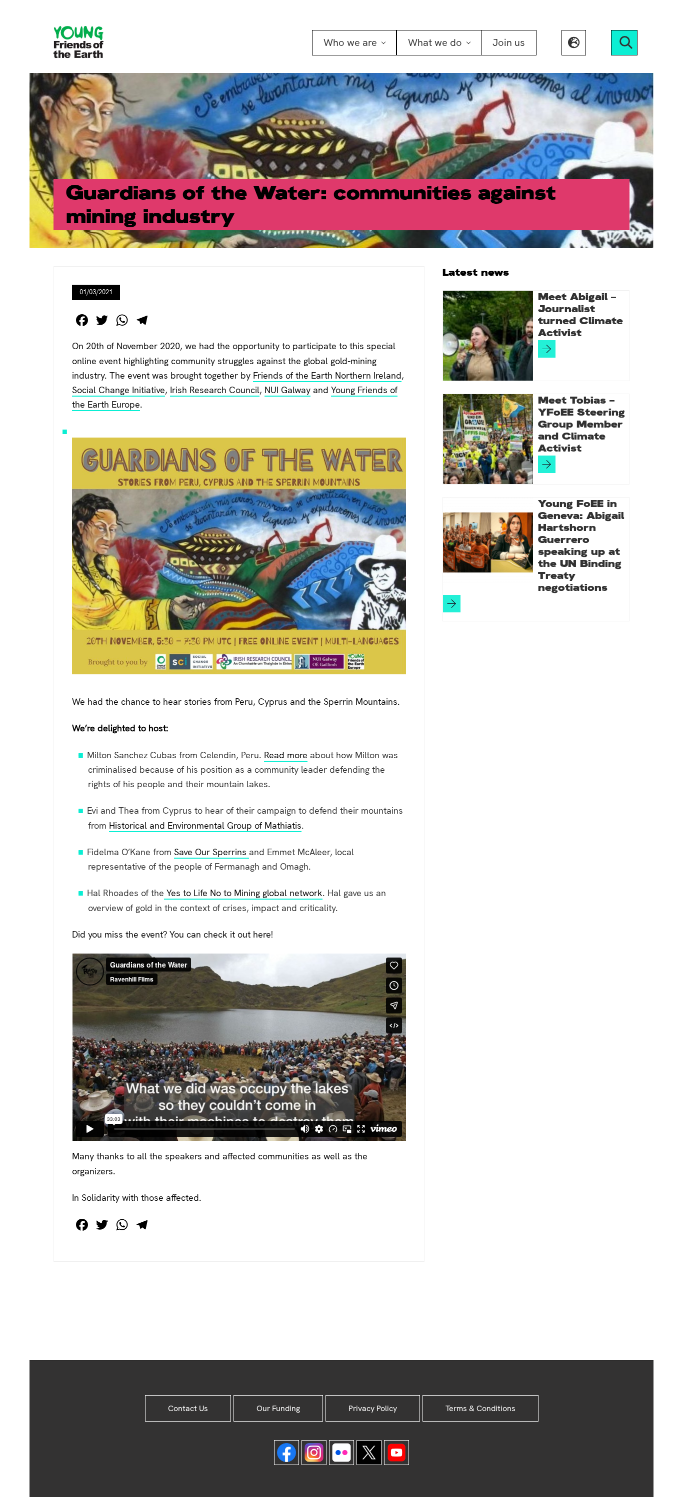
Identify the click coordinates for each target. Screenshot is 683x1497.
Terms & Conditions (481, 1408)
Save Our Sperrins (211, 852)
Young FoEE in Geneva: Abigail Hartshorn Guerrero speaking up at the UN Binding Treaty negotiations (581, 545)
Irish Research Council (215, 390)
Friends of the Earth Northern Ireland (327, 375)
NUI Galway (287, 390)
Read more (286, 755)
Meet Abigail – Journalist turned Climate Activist (580, 314)
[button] (574, 42)
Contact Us (188, 1408)
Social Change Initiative (118, 390)
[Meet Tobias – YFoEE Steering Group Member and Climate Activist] (488, 439)
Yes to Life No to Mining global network (243, 893)
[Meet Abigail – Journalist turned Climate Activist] (488, 336)
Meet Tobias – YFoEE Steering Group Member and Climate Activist (581, 424)
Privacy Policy (372, 1408)
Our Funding (278, 1408)
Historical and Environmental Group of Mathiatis (205, 825)
